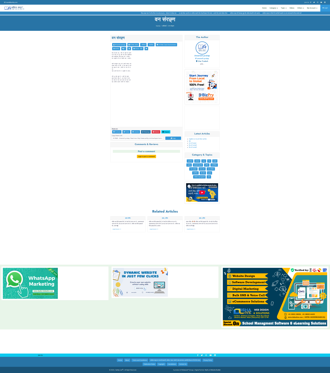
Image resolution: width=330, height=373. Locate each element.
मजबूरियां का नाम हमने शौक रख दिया (198, 139)
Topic (283, 8)
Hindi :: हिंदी (138, 49)
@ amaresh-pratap (202, 58)
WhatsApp (146, 132)
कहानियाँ (190, 161)
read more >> (116, 229)
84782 (117, 49)
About (127, 360)
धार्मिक (206, 165)
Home (264, 8)
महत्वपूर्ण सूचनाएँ (198, 165)
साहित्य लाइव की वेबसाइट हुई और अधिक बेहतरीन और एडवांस (229, 13)
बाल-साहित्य (211, 169)
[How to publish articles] (202, 192)
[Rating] (129, 48)
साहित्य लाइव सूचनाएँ (199, 177)
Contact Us (182, 364)
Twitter (127, 132)
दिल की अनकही (193, 145)
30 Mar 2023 (134, 45)
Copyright (161, 364)
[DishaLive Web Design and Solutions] (275, 297)
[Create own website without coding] (165, 282)
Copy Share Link (117, 135)
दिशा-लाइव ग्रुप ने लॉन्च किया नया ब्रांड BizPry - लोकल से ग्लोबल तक (143, 13)
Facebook (117, 132)
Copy (174, 138)
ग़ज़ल (203, 161)
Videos (292, 8)
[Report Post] (146, 48)
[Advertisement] (146, 105)
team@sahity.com (11, 2)
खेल (190, 141)
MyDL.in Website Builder (213, 370)
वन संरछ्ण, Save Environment (167, 45)
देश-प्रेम (203, 173)
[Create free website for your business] (202, 87)
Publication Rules (149, 364)
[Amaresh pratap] (202, 48)
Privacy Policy (207, 360)
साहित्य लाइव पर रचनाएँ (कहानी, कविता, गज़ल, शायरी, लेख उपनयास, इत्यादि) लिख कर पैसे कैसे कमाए (175, 360)
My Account (311, 8)
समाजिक (151, 45)
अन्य (209, 177)
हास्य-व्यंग (202, 169)
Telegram (166, 132)
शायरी (214, 161)
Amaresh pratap (119, 45)
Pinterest (156, 132)
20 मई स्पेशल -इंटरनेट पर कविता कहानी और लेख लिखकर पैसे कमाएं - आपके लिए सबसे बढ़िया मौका (187, 13)
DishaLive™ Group (187, 370)
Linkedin (136, 132)
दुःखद (209, 173)
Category (273, 8)
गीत (209, 161)
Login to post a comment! (146, 156)
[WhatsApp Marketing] (55, 283)
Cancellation (172, 364)
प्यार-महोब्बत (193, 169)
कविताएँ (164, 26)
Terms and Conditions (140, 360)
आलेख (189, 165)
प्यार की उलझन (192, 143)
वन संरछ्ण (171, 26)
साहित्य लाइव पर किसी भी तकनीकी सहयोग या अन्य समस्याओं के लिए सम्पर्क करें (266, 13)
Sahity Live (119, 370)
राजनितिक (214, 165)
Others (299, 8)
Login (326, 8)
